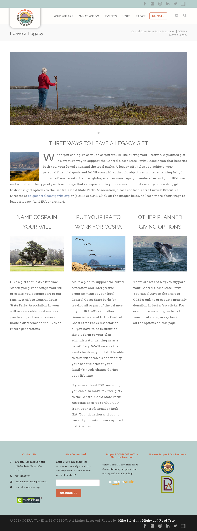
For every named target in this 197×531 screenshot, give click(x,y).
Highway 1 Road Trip (158, 520)
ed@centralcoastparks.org (49, 196)
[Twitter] (175, 4)
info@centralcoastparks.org (31, 481)
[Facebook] (145, 4)
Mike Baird (126, 520)
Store (141, 16)
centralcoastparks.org (27, 487)
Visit (126, 16)
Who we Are (63, 16)
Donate (158, 16)
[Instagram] (160, 4)
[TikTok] (183, 4)
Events (111, 16)
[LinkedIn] (168, 4)
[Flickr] (152, 4)
